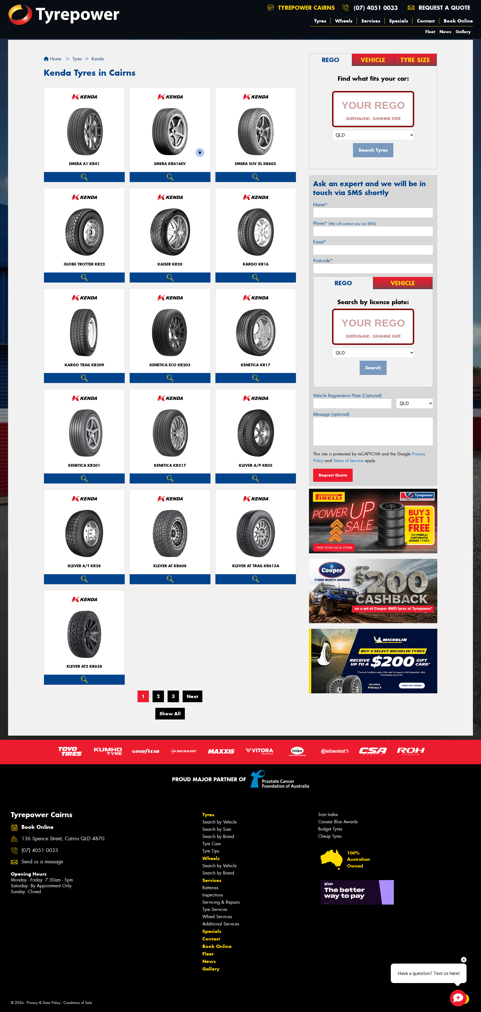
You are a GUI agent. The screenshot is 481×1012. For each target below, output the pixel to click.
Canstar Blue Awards (338, 822)
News (445, 31)
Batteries (210, 888)
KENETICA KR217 (170, 465)
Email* (319, 242)
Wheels (343, 21)
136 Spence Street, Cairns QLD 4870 (62, 839)
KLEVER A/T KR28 (84, 566)
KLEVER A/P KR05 (256, 465)
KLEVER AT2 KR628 (84, 666)
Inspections (212, 895)
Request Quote (333, 475)
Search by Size (216, 829)
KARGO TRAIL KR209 (84, 365)
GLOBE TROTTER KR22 (84, 264)
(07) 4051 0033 (376, 7)
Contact (426, 21)
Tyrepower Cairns (305, 7)
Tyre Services (214, 909)
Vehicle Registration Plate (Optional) (347, 396)
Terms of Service (348, 460)
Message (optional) (331, 414)
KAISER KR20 (170, 264)
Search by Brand (218, 836)
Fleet (430, 31)
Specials (398, 21)
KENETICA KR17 (255, 365)
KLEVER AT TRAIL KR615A (255, 566)
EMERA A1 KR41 (84, 163)
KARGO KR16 (256, 264)
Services (370, 21)
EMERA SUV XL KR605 (255, 163)
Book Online (458, 21)
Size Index (328, 814)
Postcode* (323, 261)
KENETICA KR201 (84, 465)
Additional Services (220, 924)
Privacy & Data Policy (43, 1002)
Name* (320, 205)
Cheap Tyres (330, 836)
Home (55, 59)
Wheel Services (217, 917)
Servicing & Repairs (221, 902)
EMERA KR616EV (170, 163)
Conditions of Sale (77, 1002)
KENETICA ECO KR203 (169, 365)
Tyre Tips (210, 851)
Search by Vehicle (219, 822)
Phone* (344, 223)
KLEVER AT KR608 (169, 566)
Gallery (463, 31)
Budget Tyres (330, 829)
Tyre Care (211, 844)
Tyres (320, 21)
